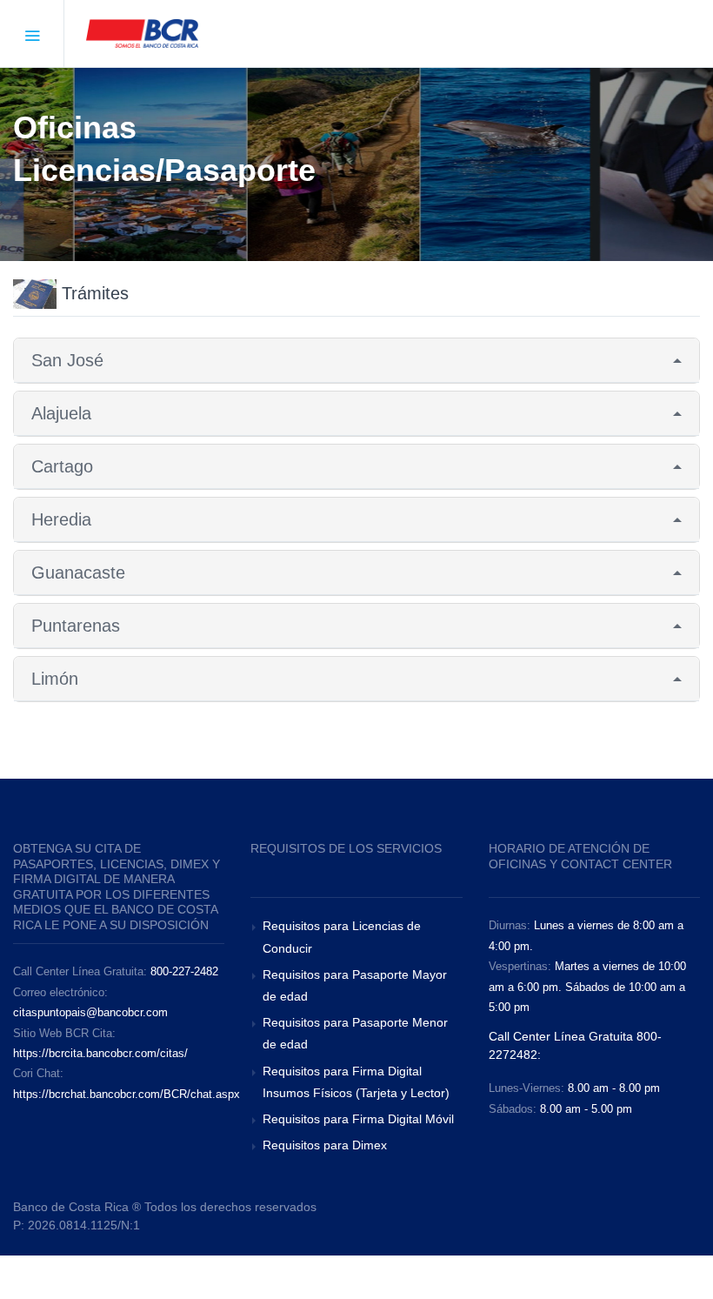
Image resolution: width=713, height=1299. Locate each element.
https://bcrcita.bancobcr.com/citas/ (100, 1053)
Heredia (61, 519)
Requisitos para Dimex (325, 1145)
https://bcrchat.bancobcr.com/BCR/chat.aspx (126, 1094)
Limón (54, 678)
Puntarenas (75, 625)
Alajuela (61, 413)
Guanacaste (78, 572)
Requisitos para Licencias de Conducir (342, 936)
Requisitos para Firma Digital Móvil (358, 1119)
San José (67, 360)
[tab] (356, 360)
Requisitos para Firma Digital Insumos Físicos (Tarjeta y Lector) (356, 1082)
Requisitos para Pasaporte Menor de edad (355, 1033)
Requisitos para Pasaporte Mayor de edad (355, 985)
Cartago (62, 466)
